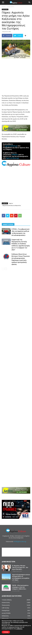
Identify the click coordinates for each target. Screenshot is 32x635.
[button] (29, 2)
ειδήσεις (15, 155)
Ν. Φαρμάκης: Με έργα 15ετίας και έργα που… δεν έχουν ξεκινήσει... (20, 567)
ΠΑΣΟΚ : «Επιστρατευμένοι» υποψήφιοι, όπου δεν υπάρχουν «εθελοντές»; (20, 587)
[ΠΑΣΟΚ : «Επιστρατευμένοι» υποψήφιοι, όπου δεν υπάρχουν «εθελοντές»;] (6, 587)
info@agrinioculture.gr (20, 541)
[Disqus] (16, 297)
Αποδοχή (5, 632)
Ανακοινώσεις (10, 6)
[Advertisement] (16, 77)
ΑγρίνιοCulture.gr (12, 158)
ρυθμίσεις (19, 629)
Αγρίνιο (11, 203)
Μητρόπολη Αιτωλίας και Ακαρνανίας (12, 205)
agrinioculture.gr (11, 146)
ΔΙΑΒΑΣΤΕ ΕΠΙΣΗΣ (8, 224)
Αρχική (3, 6)
